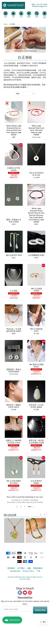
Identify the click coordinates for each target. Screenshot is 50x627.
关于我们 (21, 568)
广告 (38, 571)
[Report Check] (44, 13)
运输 (29, 568)
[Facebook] (20, 593)
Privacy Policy (28, 571)
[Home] (13, 13)
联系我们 (11, 568)
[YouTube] (25, 593)
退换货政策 (37, 568)
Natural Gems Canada (24, 577)
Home (5, 24)
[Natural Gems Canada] (13, 5)
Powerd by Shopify (25, 579)
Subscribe (40, 610)
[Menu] (5, 13)
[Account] (21, 13)
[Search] (36, 13)
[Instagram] (30, 593)
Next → (30, 507)
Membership (15, 571)
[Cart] (29, 13)
